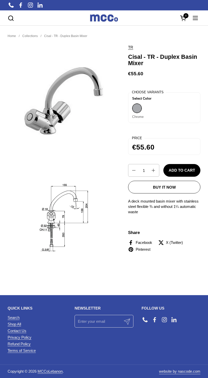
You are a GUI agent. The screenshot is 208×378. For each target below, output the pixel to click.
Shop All (14, 324)
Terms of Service (22, 350)
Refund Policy (19, 344)
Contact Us (17, 331)
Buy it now (164, 187)
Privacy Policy (19, 337)
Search (14, 317)
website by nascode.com (179, 371)
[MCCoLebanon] (104, 18)
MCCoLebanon (50, 371)
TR (130, 47)
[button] (11, 18)
